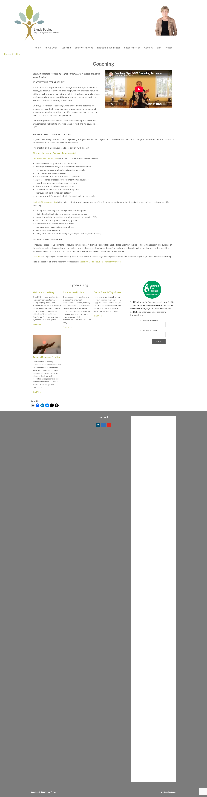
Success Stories (132, 47)
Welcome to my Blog (43, 292)
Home (38, 47)
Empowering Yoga (84, 47)
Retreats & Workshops (108, 47)
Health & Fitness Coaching (45, 202)
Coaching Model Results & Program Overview (100, 262)
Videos (168, 47)
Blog (159, 47)
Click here (37, 257)
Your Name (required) (148, 320)
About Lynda (51, 47)
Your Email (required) (148, 330)
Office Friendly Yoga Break (107, 292)
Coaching (66, 47)
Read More (37, 324)
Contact (148, 47)
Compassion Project (73, 292)
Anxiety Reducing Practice (46, 357)
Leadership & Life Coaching (45, 158)
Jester (173, 792)
